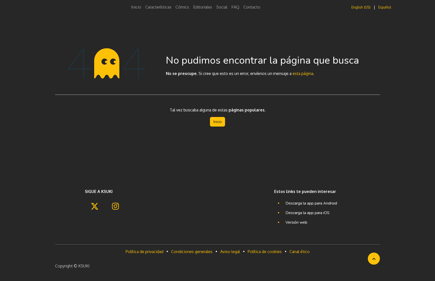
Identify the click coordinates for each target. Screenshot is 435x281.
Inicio (217, 122)
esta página (303, 73)
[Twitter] (95, 206)
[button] (374, 259)
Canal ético (299, 251)
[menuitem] (136, 7)
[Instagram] (115, 206)
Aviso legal (230, 251)
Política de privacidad (144, 251)
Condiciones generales (191, 251)
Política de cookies (265, 251)
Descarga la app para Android (311, 203)
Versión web (296, 222)
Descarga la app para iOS (307, 213)
